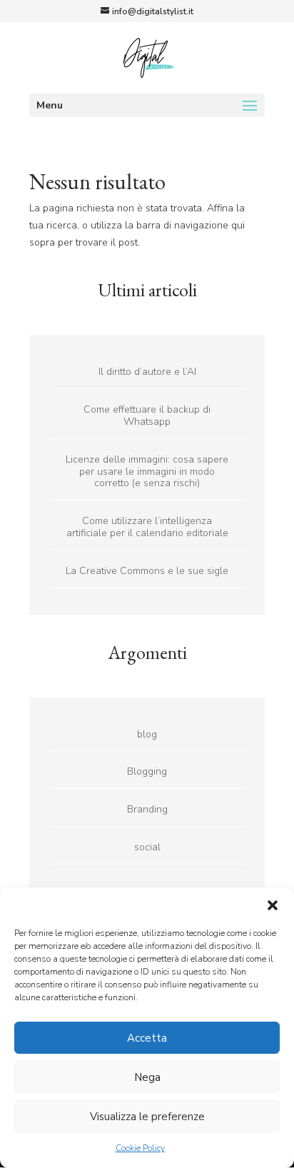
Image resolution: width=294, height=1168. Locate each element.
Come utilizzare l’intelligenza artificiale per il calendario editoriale (147, 527)
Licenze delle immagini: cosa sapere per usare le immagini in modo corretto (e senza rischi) (147, 471)
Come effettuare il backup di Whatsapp (147, 415)
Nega (147, 1077)
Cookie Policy (140, 1148)
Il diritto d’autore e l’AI (147, 371)
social (147, 847)
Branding (147, 809)
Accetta (147, 1038)
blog (147, 734)
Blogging (147, 771)
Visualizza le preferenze (147, 1116)
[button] (272, 905)
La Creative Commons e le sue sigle (147, 571)
